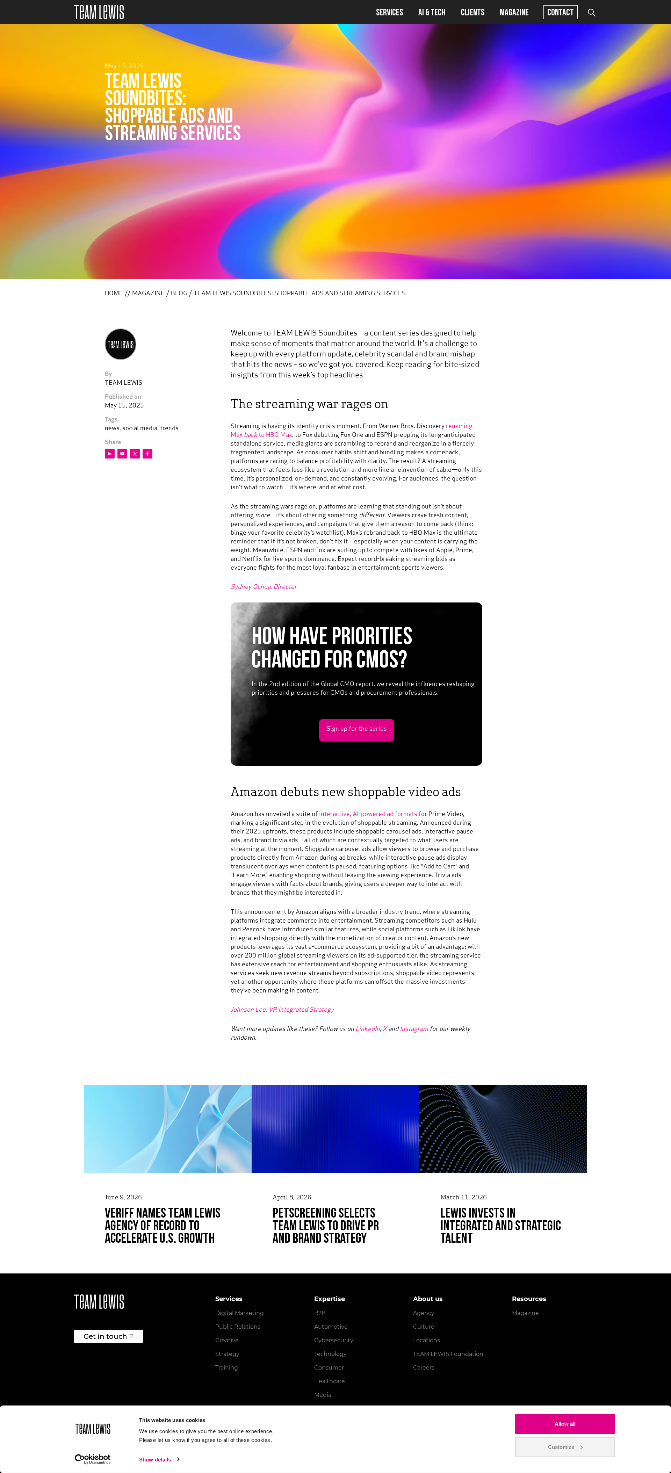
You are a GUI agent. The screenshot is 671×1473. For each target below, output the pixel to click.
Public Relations (237, 1326)
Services (389, 12)
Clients (472, 12)
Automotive (331, 1326)
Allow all (565, 1424)
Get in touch (105, 1336)
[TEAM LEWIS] (99, 12)
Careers (423, 1367)
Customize (561, 1447)
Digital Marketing (239, 1313)
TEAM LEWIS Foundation (448, 1354)
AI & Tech (432, 12)
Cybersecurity (333, 1340)
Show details (155, 1460)
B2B (320, 1313)
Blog (179, 294)
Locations (426, 1340)
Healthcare (329, 1381)
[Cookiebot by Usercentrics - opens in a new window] (92, 1459)
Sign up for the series (356, 729)
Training (226, 1367)
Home (114, 294)
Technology (330, 1354)
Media (322, 1395)
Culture (423, 1326)
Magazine (514, 12)
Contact (560, 12)
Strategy (227, 1354)
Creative (227, 1340)
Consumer (329, 1367)
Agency (423, 1313)
